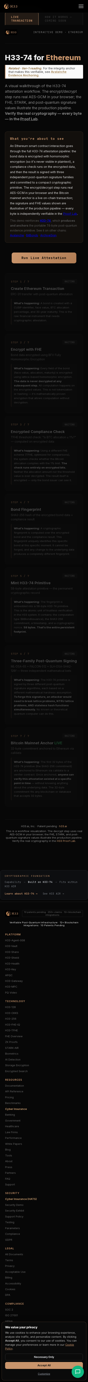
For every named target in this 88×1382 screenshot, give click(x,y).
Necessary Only (44, 1357)
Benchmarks (13, 1103)
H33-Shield (12, 957)
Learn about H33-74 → (21, 893)
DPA (7, 1294)
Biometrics (11, 1053)
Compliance (12, 1233)
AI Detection (12, 1059)
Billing (8, 1277)
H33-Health (12, 963)
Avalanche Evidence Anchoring (37, 73)
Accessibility (13, 1283)
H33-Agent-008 (15, 940)
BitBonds (32, 235)
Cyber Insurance (16, 1108)
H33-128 (10, 1007)
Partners (10, 1172)
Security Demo (14, 1204)
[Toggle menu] (81, 6)
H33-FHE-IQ (12, 1024)
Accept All (44, 1365)
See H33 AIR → (53, 893)
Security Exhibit (14, 1210)
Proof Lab (28, 119)
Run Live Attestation (44, 258)
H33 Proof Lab (66, 840)
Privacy (10, 1265)
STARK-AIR (12, 1047)
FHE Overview (14, 1036)
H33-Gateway (14, 981)
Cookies (10, 1289)
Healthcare (12, 1126)
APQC (8, 975)
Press (8, 1167)
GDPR (8, 1239)
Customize (44, 1373)
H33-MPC (11, 986)
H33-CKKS (11, 1013)
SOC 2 (9, 1309)
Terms (9, 1260)
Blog (8, 1149)
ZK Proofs (11, 1042)
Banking (10, 1114)
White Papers (13, 1143)
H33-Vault (11, 946)
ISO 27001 (11, 1315)
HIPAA (9, 1321)
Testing (9, 1222)
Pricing (9, 1097)
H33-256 (10, 1018)
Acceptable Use (15, 1271)
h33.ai (63, 826)
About (8, 1161)
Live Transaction (22, 18)
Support (10, 1184)
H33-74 (45, 220)
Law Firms (11, 1132)
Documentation (14, 1085)
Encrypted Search (16, 1071)
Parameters (12, 1228)
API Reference (14, 1091)
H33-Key (10, 969)
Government (12, 1120)
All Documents (14, 1254)
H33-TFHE (11, 1030)
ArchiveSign (48, 235)
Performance (13, 1137)
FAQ (7, 1178)
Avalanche (17, 235)
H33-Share (12, 952)
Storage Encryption (17, 1065)
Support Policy (14, 1216)
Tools (8, 1155)
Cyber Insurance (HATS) (21, 1199)
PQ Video (11, 992)
